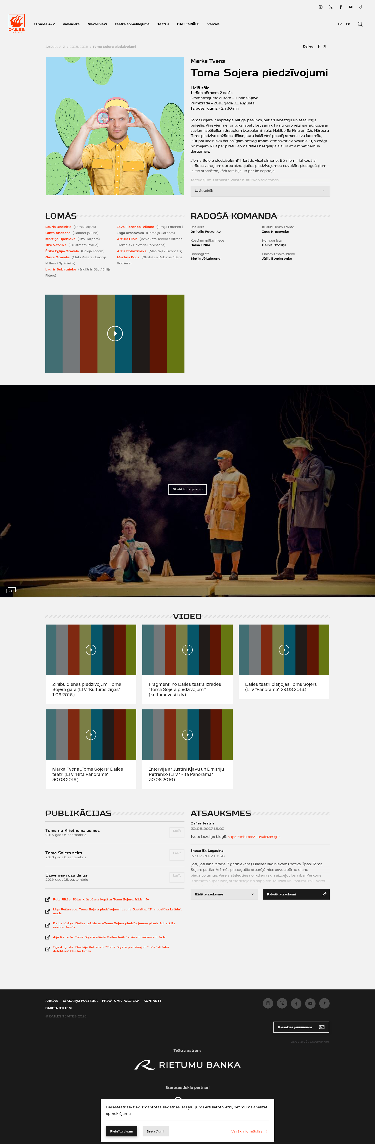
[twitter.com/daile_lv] (330, 7)
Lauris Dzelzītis (58, 227)
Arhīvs (51, 1000)
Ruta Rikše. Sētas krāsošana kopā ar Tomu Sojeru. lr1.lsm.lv (101, 899)
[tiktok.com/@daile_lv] (360, 7)
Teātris (163, 24)
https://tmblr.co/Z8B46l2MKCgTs (254, 837)
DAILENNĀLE (188, 24)
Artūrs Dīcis (127, 239)
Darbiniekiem (58, 1008)
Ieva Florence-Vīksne (135, 227)
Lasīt (177, 830)
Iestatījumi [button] (155, 1131)
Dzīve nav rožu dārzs (66, 875)
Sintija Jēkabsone (205, 258)
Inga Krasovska (275, 231)
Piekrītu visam (121, 1131)
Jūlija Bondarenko (277, 258)
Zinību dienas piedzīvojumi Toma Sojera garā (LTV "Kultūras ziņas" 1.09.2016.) (86, 689)
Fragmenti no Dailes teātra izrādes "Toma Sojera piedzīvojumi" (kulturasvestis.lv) (185, 689)
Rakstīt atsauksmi (281, 894)
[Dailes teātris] (17, 24)
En (348, 24)
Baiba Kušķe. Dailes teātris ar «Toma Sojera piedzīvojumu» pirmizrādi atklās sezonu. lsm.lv (114, 925)
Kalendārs (71, 24)
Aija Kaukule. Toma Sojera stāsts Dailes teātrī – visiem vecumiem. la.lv (109, 937)
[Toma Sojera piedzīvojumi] (319, 47)
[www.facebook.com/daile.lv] (340, 7)
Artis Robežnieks (131, 251)
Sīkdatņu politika (80, 1000)
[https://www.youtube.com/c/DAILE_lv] (350, 7)
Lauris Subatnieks (60, 269)
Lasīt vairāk (204, 190)
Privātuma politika (120, 1000)
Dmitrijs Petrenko (206, 231)
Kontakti (152, 1000)
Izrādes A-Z (44, 24)
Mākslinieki (97, 24)
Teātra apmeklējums (132, 24)
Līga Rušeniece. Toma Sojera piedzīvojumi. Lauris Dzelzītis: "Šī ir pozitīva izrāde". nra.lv (117, 911)
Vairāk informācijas (246, 1131)
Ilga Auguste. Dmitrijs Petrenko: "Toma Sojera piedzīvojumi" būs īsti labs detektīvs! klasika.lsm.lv (111, 949)
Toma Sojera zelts (63, 853)
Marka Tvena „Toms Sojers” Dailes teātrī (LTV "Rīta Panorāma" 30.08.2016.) (87, 774)
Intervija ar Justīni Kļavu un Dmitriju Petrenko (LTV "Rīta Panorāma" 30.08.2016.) (186, 774)
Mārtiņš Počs (128, 257)
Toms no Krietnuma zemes (72, 830)
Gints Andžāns (58, 233)
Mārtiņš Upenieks (60, 239)
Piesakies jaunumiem (295, 1027)
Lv (340, 24)
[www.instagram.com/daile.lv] (320, 7)
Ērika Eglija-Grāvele (62, 251)
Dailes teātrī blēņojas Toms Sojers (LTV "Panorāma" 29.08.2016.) (281, 687)
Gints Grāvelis (57, 257)
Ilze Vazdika (55, 245)
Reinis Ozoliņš (274, 245)
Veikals (213, 24)
